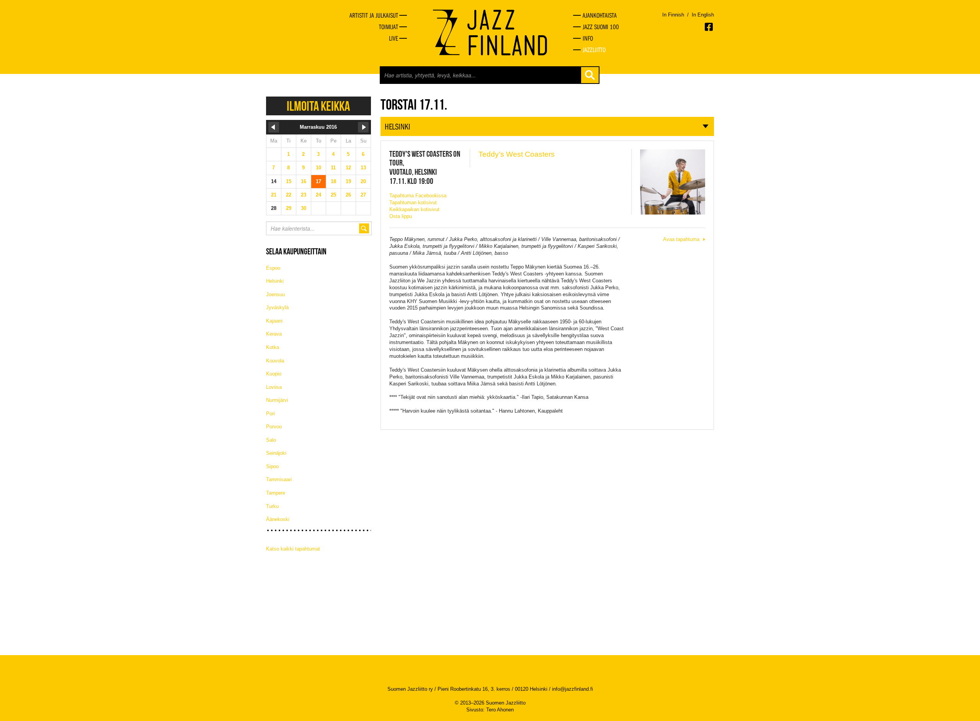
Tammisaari (279, 479)
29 (288, 208)
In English (703, 15)
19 (348, 181)
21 (273, 195)
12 (348, 167)
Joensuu (275, 294)
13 (363, 167)
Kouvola (275, 361)
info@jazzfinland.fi (572, 689)
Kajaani (274, 321)
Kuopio (273, 374)
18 (333, 181)
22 (288, 195)
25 (333, 195)
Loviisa (274, 387)
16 (303, 181)
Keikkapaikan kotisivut (414, 209)
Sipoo (272, 466)
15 (288, 181)
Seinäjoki (276, 453)
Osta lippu (400, 216)
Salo (271, 440)
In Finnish (673, 15)
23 (303, 195)
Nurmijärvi (277, 400)
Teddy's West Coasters (517, 154)
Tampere (275, 493)
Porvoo (274, 426)
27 (363, 195)
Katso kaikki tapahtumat (293, 549)
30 (303, 208)
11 (333, 167)
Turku (272, 506)
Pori (270, 413)
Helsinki (275, 281)
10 (318, 167)
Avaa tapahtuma (681, 239)
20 (363, 181)
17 (318, 181)
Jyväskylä (277, 307)
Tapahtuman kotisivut (413, 202)
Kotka (272, 347)
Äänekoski (277, 519)
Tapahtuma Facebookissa (417, 195)
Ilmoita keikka (318, 106)
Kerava (274, 334)
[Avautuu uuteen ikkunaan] (709, 26)
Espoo (273, 268)
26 (348, 195)
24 (318, 195)
